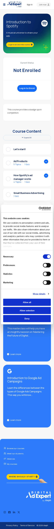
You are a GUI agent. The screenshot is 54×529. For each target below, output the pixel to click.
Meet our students (15, 453)
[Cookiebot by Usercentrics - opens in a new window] (39, 208)
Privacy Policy (12, 525)
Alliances (11, 459)
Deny (27, 318)
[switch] (47, 265)
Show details (39, 294)
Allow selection (27, 310)
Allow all (27, 302)
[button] (4, 4)
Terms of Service (27, 525)
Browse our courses (15, 448)
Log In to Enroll (27, 88)
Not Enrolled (27, 70)
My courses (12, 464)
